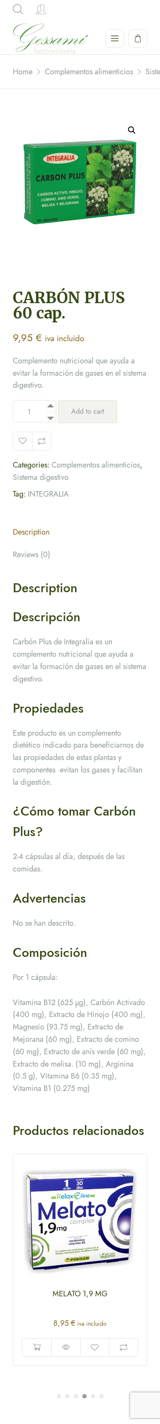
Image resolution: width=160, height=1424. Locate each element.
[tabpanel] (80, 1260)
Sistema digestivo (41, 477)
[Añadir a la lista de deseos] (22, 441)
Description (31, 532)
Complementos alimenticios (96, 465)
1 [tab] (59, 1396)
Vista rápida (65, 1348)
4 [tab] (84, 1396)
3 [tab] (76, 1396)
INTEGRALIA (48, 494)
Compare (41, 441)
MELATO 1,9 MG (80, 1293)
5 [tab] (93, 1396)
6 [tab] (101, 1396)
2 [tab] (67, 1396)
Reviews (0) (31, 554)
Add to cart (87, 411)
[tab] (80, 534)
